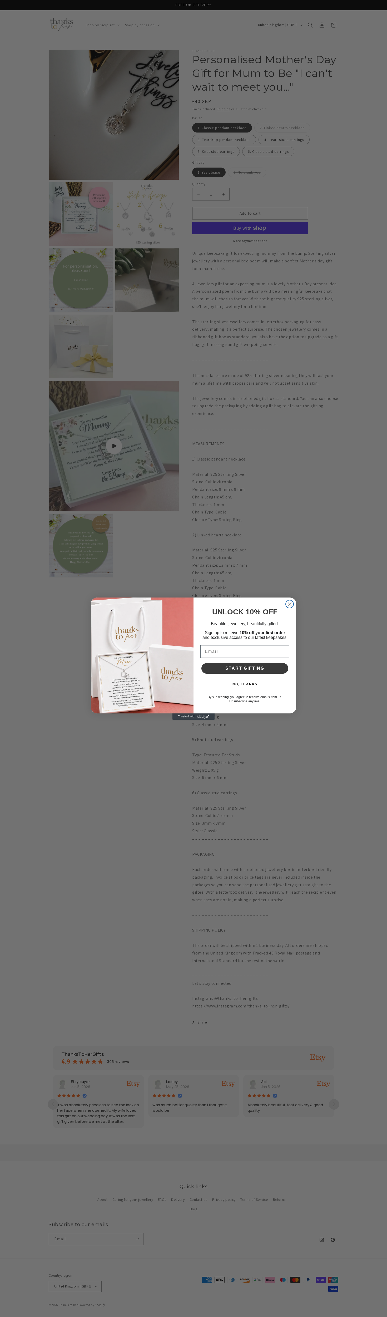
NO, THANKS (244, 684)
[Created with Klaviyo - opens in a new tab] (193, 716)
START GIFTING (244, 668)
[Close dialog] (290, 604)
